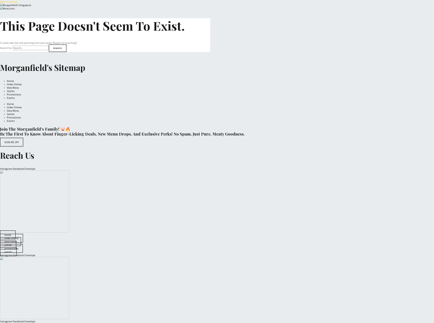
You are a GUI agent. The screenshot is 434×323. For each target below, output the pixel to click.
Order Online (14, 84)
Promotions (14, 94)
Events (11, 97)
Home (10, 81)
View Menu (13, 87)
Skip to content (9, 1)
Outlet (11, 91)
